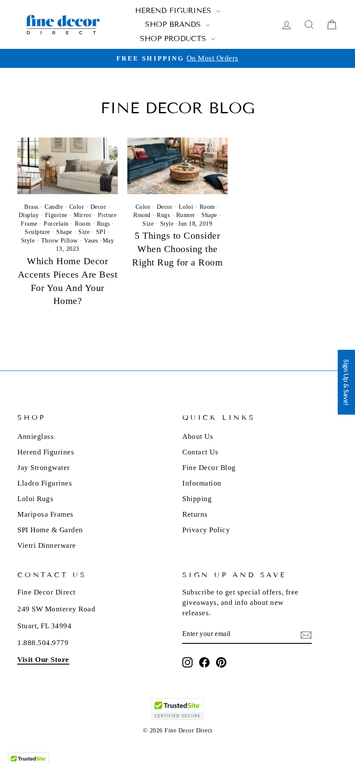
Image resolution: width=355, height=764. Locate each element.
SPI (101, 232)
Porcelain (56, 224)
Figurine (56, 215)
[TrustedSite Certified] (177, 709)
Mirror (82, 215)
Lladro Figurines (44, 483)
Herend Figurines (174, 10)
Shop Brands (174, 24)
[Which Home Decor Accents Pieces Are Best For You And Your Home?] (67, 165)
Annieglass (35, 436)
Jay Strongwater (43, 468)
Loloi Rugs (35, 499)
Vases (91, 240)
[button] (346, 382)
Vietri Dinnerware (46, 545)
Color (76, 207)
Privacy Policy (206, 530)
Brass (31, 207)
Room (82, 224)
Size (84, 232)
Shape (64, 232)
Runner (185, 215)
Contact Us (200, 452)
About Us (197, 436)
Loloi (186, 207)
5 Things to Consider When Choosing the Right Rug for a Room (177, 249)
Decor (98, 207)
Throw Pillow (59, 240)
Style (28, 240)
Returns (195, 514)
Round (142, 215)
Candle (54, 207)
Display (29, 215)
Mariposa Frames (45, 514)
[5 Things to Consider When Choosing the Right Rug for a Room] (177, 165)
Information (202, 483)
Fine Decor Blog (209, 468)
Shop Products (174, 38)
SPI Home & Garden (50, 530)
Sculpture (37, 232)
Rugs (103, 224)
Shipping (197, 499)
